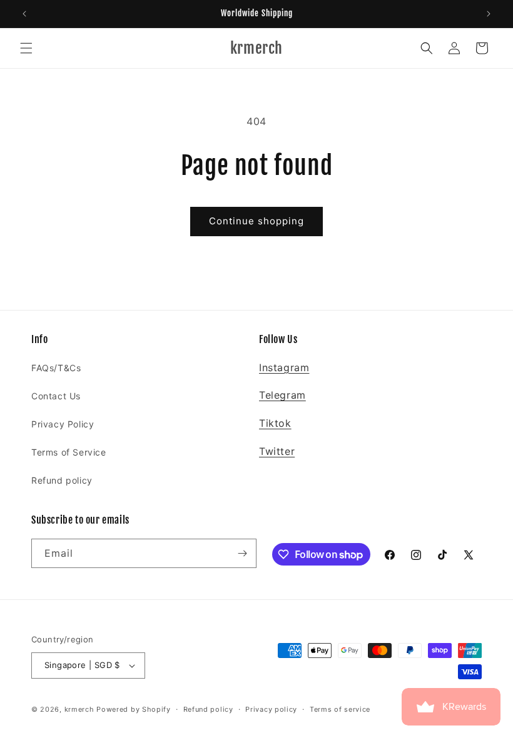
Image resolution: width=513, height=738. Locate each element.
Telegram (282, 395)
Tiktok (275, 423)
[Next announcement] (488, 13)
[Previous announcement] (24, 13)
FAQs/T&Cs (56, 367)
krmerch (79, 709)
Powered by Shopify (133, 709)
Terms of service (340, 709)
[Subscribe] (242, 553)
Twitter (277, 451)
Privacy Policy (62, 424)
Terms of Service (68, 452)
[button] (26, 48)
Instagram (284, 367)
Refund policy (62, 480)
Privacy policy (271, 709)
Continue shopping (256, 221)
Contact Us (56, 396)
